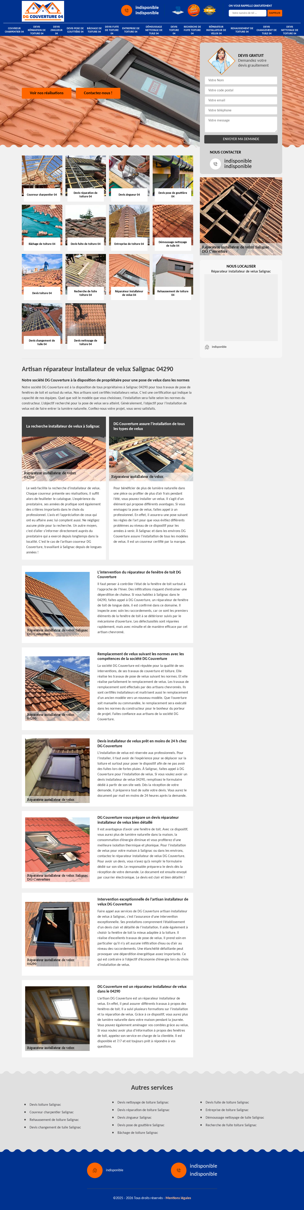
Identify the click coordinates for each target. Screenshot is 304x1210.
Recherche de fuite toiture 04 (192, 30)
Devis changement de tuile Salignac (55, 1127)
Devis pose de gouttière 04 (75, 30)
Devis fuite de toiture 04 (112, 30)
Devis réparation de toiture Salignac (144, 1110)
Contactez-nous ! (98, 93)
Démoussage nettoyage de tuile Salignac (235, 1118)
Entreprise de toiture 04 (131, 30)
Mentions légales (178, 1198)
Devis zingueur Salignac (135, 1118)
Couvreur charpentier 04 (14, 30)
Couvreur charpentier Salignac (52, 1112)
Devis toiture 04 (174, 30)
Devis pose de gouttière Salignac (141, 1125)
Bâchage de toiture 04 (94, 30)
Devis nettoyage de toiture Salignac (143, 1102)
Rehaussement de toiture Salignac (54, 1120)
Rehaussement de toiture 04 (242, 30)
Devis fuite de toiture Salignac (227, 1102)
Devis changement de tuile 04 (267, 30)
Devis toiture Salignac (45, 1105)
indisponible (147, 8)
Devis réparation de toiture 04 (37, 30)
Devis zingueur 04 (57, 30)
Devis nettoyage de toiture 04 (289, 30)
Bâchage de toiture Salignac (138, 1133)
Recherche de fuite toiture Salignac (231, 1125)
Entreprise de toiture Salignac (227, 1110)
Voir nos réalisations (46, 93)
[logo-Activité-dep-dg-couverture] (43, 11)
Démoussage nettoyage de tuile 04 (153, 30)
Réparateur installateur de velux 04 (216, 30)
